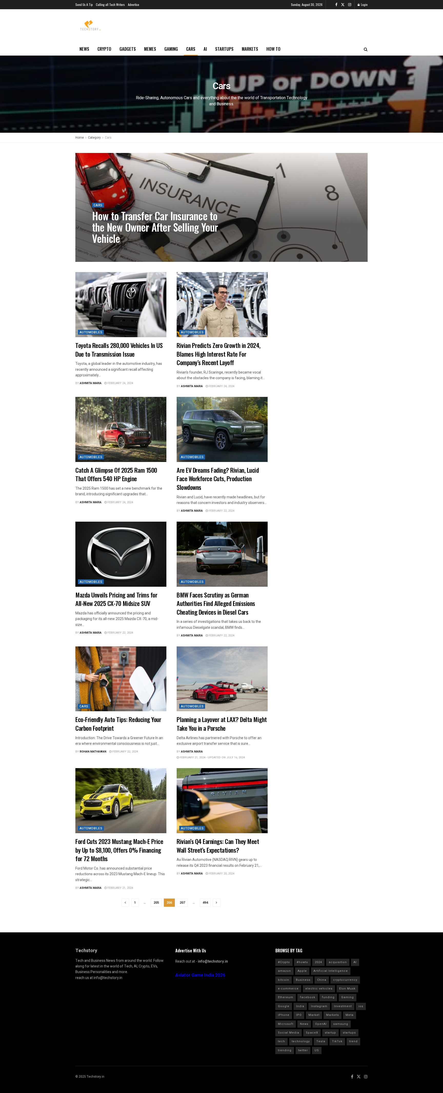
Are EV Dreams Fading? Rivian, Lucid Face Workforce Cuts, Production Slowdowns (218, 478)
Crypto (104, 49)
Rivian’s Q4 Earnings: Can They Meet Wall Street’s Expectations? (218, 845)
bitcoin (283, 980)
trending (284, 1050)
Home (79, 137)
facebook (307, 997)
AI (205, 49)
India (300, 1006)
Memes (150, 49)
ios (360, 1006)
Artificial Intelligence (331, 971)
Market (313, 1015)
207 (182, 902)
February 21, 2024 (120, 888)
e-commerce (288, 988)
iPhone (283, 1015)
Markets (250, 49)
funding (328, 997)
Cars (190, 49)
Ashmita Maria (91, 383)
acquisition (338, 962)
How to (273, 49)
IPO (299, 1015)
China (321, 980)
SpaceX (312, 1032)
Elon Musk (347, 988)
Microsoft (285, 1024)
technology (301, 1041)
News (84, 49)
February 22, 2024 (221, 511)
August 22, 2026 (140, 250)
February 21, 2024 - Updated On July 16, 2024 (212, 757)
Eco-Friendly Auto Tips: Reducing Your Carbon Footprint (118, 724)
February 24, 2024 (120, 383)
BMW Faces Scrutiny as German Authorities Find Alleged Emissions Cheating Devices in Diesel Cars (216, 603)
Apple (302, 971)
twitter (303, 1050)
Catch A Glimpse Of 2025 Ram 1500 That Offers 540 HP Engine (116, 474)
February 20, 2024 (221, 873)
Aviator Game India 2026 (200, 975)
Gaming (171, 49)
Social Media (288, 1032)
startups (349, 1032)
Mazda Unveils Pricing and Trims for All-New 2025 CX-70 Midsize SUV (116, 599)
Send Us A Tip (84, 4)
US (317, 1050)
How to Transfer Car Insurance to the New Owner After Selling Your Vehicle (155, 227)
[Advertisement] (317, 304)
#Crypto (284, 962)
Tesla (320, 1041)
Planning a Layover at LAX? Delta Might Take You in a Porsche (222, 724)
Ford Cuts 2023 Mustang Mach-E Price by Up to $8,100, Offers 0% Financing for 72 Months (119, 850)
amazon (284, 971)
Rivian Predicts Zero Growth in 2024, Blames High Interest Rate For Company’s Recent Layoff (218, 354)
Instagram (319, 1006)
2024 (318, 962)
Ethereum (285, 997)
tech (281, 1041)
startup (330, 1032)
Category (94, 137)
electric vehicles (319, 988)
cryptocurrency (345, 980)
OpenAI (321, 1024)
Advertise (133, 4)
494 (205, 902)
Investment (343, 1006)
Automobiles (90, 332)
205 (156, 902)
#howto (302, 962)
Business (303, 980)
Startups (224, 49)
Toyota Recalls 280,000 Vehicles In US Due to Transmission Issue (119, 349)
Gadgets (127, 49)
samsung (340, 1024)
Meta (350, 1015)
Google (283, 1006)
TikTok (337, 1041)
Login (364, 4)
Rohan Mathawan (109, 250)
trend (353, 1041)
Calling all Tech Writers (110, 4)
